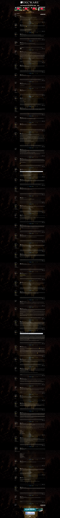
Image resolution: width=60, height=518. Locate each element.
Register (33, 12)
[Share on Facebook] (30, 23)
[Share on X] (29, 23)
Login (31, 12)
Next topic (44, 13)
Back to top (16, 41)
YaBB (27, 515)
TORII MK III (18, 13)
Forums (15, 13)
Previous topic (42, 13)
